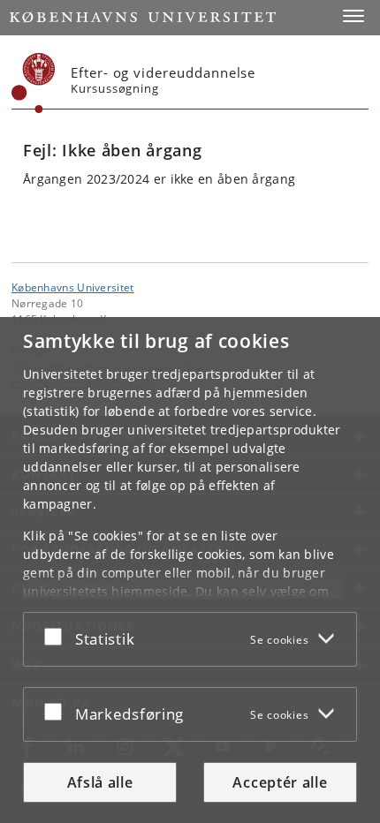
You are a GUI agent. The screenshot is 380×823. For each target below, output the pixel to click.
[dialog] (190, 570)
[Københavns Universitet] (33, 83)
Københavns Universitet (72, 287)
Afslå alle (100, 782)
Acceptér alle (279, 782)
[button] (353, 15)
